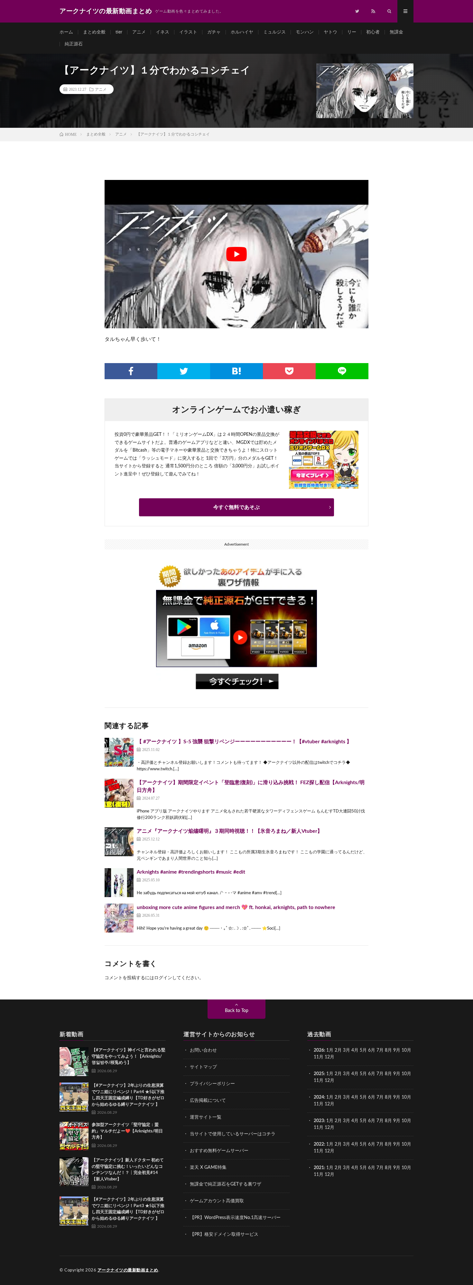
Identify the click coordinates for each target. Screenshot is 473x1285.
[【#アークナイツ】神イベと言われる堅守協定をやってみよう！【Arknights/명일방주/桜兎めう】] (74, 1061)
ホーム (66, 32)
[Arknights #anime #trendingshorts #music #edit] (119, 882)
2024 (319, 1097)
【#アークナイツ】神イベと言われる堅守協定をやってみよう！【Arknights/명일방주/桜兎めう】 (128, 1056)
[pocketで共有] (289, 371)
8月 (388, 1050)
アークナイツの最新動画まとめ (127, 1270)
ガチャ (214, 32)
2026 (319, 1050)
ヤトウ (330, 32)
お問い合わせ (203, 1050)
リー (351, 32)
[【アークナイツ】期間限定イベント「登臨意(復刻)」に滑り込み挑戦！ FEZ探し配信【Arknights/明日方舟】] (119, 793)
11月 (318, 1080)
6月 (371, 1050)
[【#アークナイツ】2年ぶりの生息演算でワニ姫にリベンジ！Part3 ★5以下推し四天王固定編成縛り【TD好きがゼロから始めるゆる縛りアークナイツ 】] (74, 1210)
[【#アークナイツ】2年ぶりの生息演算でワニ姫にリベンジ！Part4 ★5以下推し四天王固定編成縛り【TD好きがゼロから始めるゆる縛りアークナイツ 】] (74, 1097)
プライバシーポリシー (212, 1084)
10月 (406, 1074)
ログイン (163, 978)
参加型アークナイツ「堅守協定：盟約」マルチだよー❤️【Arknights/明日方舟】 (127, 1131)
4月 (354, 1050)
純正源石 (74, 44)
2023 (319, 1121)
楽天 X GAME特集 (208, 1167)
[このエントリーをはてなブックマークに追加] (236, 371)
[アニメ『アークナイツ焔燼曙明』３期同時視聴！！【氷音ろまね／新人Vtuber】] (119, 841)
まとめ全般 (94, 32)
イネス (162, 32)
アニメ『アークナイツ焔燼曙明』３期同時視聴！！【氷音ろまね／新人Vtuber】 (229, 831)
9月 (396, 1074)
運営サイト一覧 (205, 1117)
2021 (319, 1168)
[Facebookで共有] (131, 371)
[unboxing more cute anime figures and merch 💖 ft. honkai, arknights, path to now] (119, 918)
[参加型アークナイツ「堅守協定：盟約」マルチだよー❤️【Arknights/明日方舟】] (74, 1136)
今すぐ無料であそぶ (236, 507)
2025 (319, 1074)
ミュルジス (274, 32)
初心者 (373, 32)
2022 (319, 1144)
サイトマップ (203, 1067)
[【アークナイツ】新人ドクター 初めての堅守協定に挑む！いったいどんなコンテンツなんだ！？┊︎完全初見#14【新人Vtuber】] (74, 1171)
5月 (363, 1050)
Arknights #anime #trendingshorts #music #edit (191, 872)
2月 (338, 1050)
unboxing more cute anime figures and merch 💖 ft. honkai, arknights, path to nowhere (236, 907)
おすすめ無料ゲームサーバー (219, 1151)
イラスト (188, 32)
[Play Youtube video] (236, 254)
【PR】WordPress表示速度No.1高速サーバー (235, 1217)
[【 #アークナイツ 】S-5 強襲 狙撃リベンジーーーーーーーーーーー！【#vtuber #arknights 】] (119, 752)
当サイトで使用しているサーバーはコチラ (232, 1134)
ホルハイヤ (242, 32)
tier (119, 32)
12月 (329, 1080)
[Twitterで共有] (183, 371)
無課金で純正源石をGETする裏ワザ (225, 1184)
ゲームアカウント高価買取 (217, 1201)
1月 (329, 1050)
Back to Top (236, 1010)
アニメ (139, 32)
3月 (346, 1050)
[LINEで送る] (342, 371)
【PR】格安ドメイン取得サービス (224, 1234)
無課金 (396, 32)
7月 (380, 1050)
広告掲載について (208, 1100)
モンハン (305, 32)
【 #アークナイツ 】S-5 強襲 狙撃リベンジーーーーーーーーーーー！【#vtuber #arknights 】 (244, 741)
